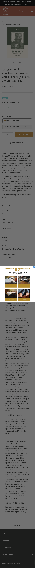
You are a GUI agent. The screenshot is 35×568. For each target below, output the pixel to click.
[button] (11, 281)
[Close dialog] (34, 267)
